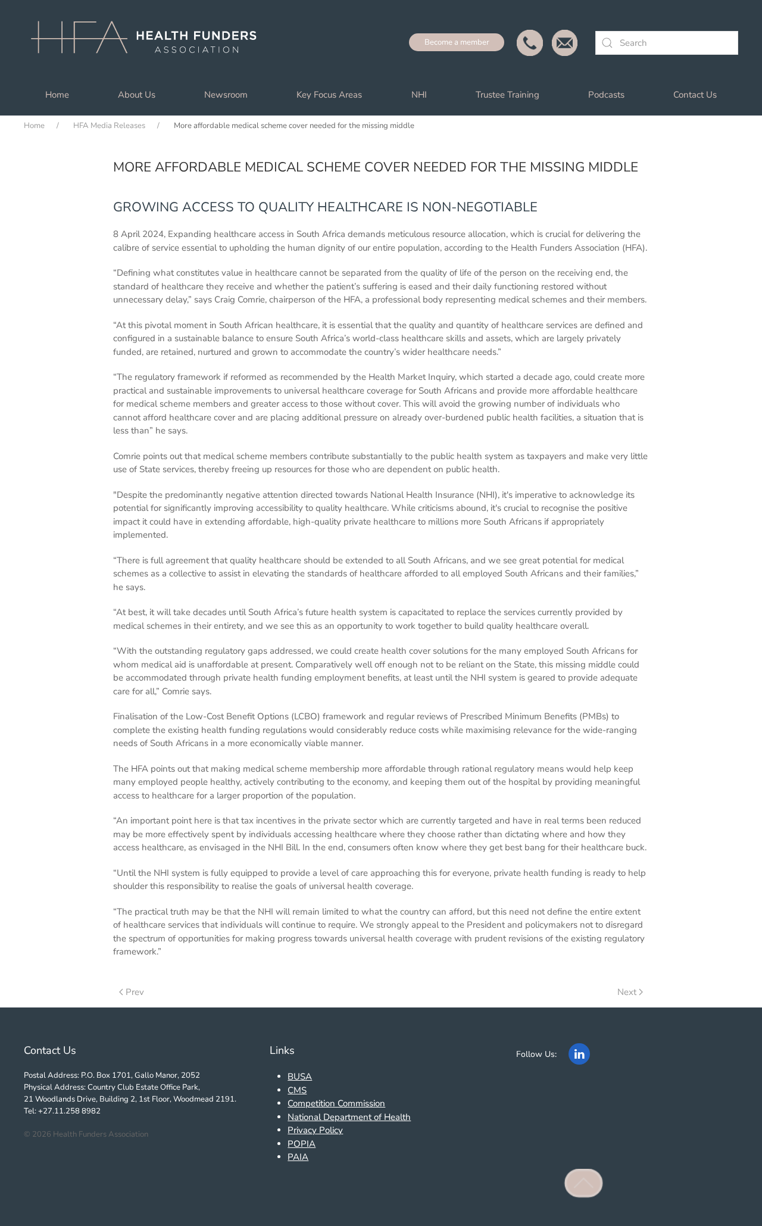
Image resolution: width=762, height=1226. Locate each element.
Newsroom (226, 95)
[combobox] (666, 43)
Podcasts (606, 95)
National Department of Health (349, 1117)
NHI (419, 95)
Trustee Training (507, 95)
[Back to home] (149, 43)
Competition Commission (336, 1103)
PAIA (298, 1157)
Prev (135, 992)
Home (57, 95)
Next (626, 992)
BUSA (300, 1077)
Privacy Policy (315, 1130)
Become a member (456, 42)
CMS (297, 1090)
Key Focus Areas (329, 95)
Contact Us (695, 95)
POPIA (302, 1144)
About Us (136, 95)
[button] (584, 1183)
